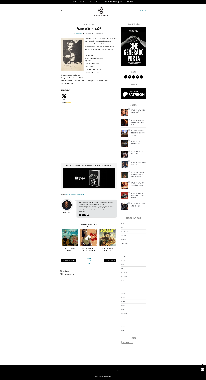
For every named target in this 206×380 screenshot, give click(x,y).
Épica (122, 330)
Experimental (124, 285)
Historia (123, 297)
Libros (91, 2)
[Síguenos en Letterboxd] (141, 77)
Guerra (82, 194)
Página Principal (89, 261)
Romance (123, 309)
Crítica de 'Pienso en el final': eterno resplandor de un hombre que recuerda (138, 175)
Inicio (74, 2)
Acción (123, 223)
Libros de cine (130, 2)
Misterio (123, 301)
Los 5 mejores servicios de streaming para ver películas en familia (138, 133)
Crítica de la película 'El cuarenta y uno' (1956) (88, 250)
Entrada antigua (110, 260)
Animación (123, 227)
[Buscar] (61, 10)
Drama (78, 194)
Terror (123, 322)
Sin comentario (99, 33)
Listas (121, 2)
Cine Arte (88, 24)
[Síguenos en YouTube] (137, 77)
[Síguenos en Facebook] (125, 77)
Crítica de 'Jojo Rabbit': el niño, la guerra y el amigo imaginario (137, 196)
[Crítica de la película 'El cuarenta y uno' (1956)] (89, 238)
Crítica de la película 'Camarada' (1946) (107, 250)
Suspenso (123, 318)
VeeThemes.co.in (109, 376)
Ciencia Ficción (124, 243)
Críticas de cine (83, 2)
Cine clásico (73, 194)
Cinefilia (101, 376)
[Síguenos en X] (129, 77)
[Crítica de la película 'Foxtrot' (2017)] (70, 238)
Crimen (123, 264)
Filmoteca (98, 2)
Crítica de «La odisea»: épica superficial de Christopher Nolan (138, 123)
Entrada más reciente (68, 260)
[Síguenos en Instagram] (133, 77)
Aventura (123, 235)
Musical (123, 305)
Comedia (123, 260)
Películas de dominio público (110, 2)
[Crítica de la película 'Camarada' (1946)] (107, 238)
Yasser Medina (79, 33)
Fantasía (123, 289)
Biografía (123, 239)
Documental (124, 276)
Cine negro (123, 256)
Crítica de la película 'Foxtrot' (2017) (70, 250)
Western (123, 326)
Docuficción (124, 272)
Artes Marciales (125, 231)
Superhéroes (124, 313)
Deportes (123, 268)
